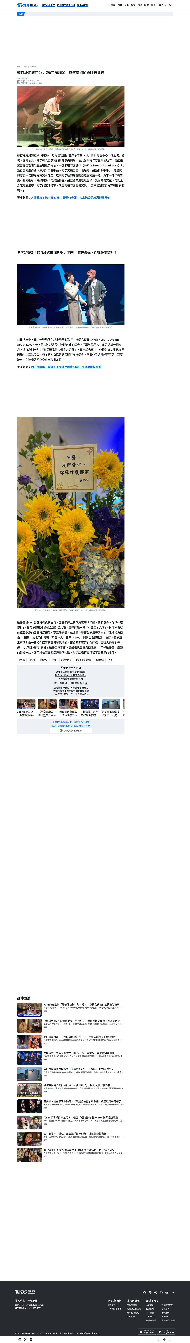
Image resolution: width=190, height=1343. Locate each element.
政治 (133, 5)
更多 (161, 5)
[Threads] (155, 1292)
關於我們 (111, 1304)
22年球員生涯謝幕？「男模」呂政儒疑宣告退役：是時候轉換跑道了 (54, 14)
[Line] (150, 1292)
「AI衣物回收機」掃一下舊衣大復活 (71, 694)
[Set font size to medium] (164, 1339)
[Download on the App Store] (147, 1332)
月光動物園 (66, 659)
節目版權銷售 (167, 1304)
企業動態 (150, 1308)
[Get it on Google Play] (166, 1332)
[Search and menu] (170, 5)
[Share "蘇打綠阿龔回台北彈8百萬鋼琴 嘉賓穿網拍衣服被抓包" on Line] (19, 1339)
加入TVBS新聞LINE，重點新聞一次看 (71, 725)
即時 (120, 5)
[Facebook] (144, 1292)
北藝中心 (44, 659)
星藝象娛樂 (151, 1320)
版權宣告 (131, 1316)
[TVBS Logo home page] (27, 5)
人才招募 (150, 1312)
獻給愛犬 (100, 659)
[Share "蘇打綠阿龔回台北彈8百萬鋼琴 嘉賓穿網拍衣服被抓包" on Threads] (25, 1339)
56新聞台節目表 (114, 1308)
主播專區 (150, 1316)
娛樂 (140, 5)
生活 (126, 5)
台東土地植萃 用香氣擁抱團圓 (71, 672)
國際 (146, 5)
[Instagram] (161, 1292)
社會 (153, 5)
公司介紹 (150, 1304)
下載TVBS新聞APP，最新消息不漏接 (70, 721)
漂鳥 (110, 659)
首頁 (113, 5)
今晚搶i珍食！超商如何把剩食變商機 (71, 690)
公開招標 (165, 1308)
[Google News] (172, 1292)
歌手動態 (33, 66)
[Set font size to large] (170, 1339)
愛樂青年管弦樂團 (83, 659)
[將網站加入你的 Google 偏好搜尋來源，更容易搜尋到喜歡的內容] (71, 730)
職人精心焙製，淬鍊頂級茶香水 (70, 675)
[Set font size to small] (159, 1339)
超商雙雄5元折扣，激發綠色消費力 (71, 687)
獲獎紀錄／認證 (168, 1320)
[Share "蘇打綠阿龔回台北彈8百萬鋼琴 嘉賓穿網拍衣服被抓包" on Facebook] (31, 1339)
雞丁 (54, 659)
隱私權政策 (132, 1304)
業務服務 (165, 1312)
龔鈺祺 (32, 659)
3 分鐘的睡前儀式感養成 (71, 678)
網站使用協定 (133, 1312)
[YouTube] (167, 1292)
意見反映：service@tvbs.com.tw (29, 1304)
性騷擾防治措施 (134, 1308)
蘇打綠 (22, 659)
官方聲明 (165, 1316)
